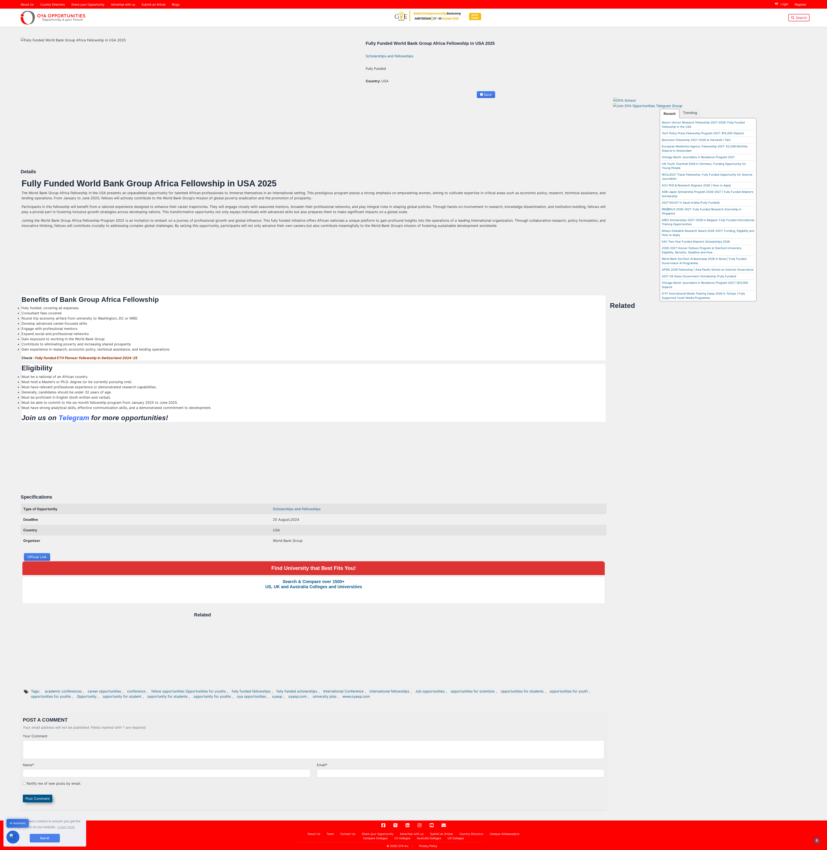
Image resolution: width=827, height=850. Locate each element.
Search (801, 18)
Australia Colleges (429, 838)
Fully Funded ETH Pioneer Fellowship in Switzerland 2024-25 (86, 358)
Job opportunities (430, 691)
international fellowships (389, 691)
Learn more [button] (66, 827)
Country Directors (52, 4)
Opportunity (87, 696)
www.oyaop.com (356, 696)
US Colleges (402, 838)
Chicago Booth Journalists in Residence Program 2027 (698, 157)
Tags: (36, 691)
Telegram (74, 418)
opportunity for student (122, 696)
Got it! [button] (45, 838)
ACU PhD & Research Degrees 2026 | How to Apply (696, 185)
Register (800, 4)
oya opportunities (251, 696)
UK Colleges (456, 838)
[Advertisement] (151, 137)
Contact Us (347, 834)
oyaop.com (297, 696)
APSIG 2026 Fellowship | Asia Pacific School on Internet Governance (708, 269)
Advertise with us (123, 4)
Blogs (176, 4)
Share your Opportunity (87, 4)
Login (784, 4)
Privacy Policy (428, 846)
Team (330, 834)
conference (136, 691)
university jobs (324, 696)
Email (322, 765)
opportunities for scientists (473, 691)
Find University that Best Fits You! (313, 568)
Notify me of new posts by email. (54, 783)
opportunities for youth (569, 691)
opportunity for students (167, 696)
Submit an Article (153, 4)
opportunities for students (522, 691)
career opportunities (104, 691)
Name (28, 765)
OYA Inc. (403, 846)
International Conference (343, 691)
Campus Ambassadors (504, 834)
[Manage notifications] (816, 840)
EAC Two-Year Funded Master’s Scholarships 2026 (696, 241)
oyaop (277, 696)
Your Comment (35, 736)
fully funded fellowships (251, 691)
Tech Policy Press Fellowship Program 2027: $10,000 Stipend (703, 133)
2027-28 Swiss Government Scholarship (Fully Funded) (699, 276)
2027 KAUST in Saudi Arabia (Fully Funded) (691, 202)
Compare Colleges (375, 838)
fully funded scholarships (297, 691)
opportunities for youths (51, 696)
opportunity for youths (212, 696)
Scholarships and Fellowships (389, 56)
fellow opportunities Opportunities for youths (188, 691)
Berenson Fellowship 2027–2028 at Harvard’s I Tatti (696, 140)
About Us (27, 4)
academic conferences (63, 691)
